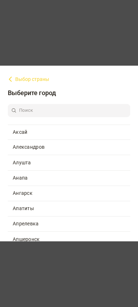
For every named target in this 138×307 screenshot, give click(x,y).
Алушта (22, 162)
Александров (29, 147)
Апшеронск (26, 239)
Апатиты (23, 208)
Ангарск (23, 193)
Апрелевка (26, 223)
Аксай (20, 132)
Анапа (20, 178)
